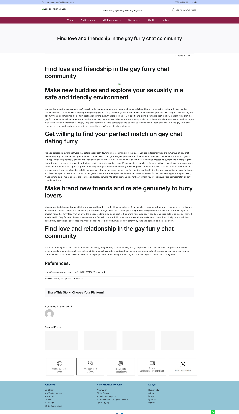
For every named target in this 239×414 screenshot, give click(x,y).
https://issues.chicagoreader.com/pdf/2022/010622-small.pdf (75, 272)
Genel (68, 279)
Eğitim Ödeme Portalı (186, 10)
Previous (181, 55)
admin (49, 279)
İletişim (194, 2)
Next (190, 55)
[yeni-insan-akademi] (54, 9)
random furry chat (179, 116)
